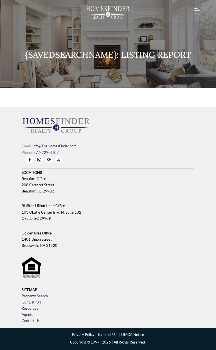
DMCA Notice (132, 334)
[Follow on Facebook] (29, 159)
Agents (27, 314)
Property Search (35, 296)
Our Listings (31, 302)
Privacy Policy (83, 334)
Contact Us (31, 320)
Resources (30, 308)
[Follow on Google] (49, 159)
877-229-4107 (46, 152)
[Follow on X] (58, 159)
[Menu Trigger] (197, 12)
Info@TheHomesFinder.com (54, 146)
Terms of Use (107, 334)
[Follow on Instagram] (39, 159)
